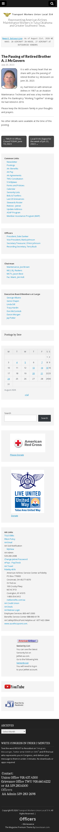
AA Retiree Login (12, 610)
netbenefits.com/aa (16, 600)
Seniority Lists (13, 192)
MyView (10, 549)
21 (42, 373)
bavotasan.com (43, 827)
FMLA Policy (9, 539)
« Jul (27, 394)
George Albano (14, 297)
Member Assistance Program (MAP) (23, 216)
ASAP (9, 212)
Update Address (14, 209)
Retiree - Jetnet (14, 205)
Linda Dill (11, 304)
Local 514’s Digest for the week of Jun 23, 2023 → (41, 141)
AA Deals (8, 606)
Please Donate (17, 455)
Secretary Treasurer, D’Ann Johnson (23, 243)
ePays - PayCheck (12, 562)
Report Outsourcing (12, 38)
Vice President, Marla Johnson (21, 239)
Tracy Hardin (12, 307)
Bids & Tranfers (14, 195)
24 (9, 378)
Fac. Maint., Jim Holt (15, 277)
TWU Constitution (15, 178)
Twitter (16, 751)
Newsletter (12, 162)
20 (33, 373)
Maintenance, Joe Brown (18, 267)
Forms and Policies (15, 185)
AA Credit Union (11, 603)
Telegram (41, 748)
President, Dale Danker (17, 236)
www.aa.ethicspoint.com (15, 623)
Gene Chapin (13, 301)
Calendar (11, 189)
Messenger (6, 751)
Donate (14, 515)
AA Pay (10, 172)
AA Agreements (14, 175)
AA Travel (8, 566)
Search (7, 413)
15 (47, 368)
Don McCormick (14, 311)
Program (16, 212)
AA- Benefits (12, 168)
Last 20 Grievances (15, 199)
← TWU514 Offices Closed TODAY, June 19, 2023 (12, 141)
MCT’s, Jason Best (15, 273)
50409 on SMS (31, 751)
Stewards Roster (14, 202)
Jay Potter (11, 318)
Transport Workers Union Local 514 (34, 810)
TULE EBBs (9, 535)
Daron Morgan (13, 314)
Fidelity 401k (10, 569)
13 (33, 368)
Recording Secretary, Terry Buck (22, 246)
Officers (6, 790)
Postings (11, 165)
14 (42, 368)
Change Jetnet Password (16, 559)
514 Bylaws (12, 182)
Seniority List (22, 663)
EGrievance (28, 824)
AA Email (8, 542)
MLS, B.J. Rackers (14, 270)
